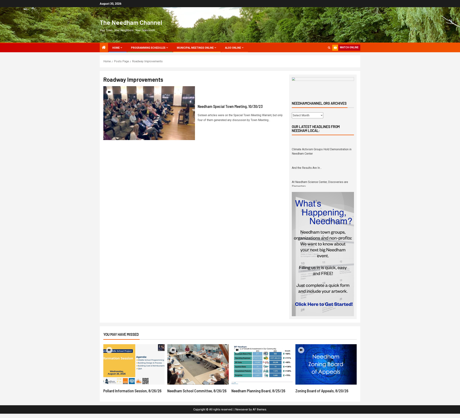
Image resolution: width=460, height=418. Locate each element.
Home (116, 47)
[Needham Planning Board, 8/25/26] (262, 369)
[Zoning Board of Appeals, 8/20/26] (326, 369)
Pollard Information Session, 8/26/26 (132, 395)
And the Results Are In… (307, 160)
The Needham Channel (131, 22)
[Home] (104, 47)
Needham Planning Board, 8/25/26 (258, 395)
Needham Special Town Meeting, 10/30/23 (230, 106)
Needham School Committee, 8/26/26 (197, 395)
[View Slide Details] (323, 86)
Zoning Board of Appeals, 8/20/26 (321, 395)
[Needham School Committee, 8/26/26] (198, 369)
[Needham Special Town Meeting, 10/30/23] (149, 113)
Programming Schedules (148, 47)
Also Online (233, 47)
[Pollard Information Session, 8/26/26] (134, 369)
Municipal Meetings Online (195, 47)
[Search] (329, 47)
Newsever (241, 413)
